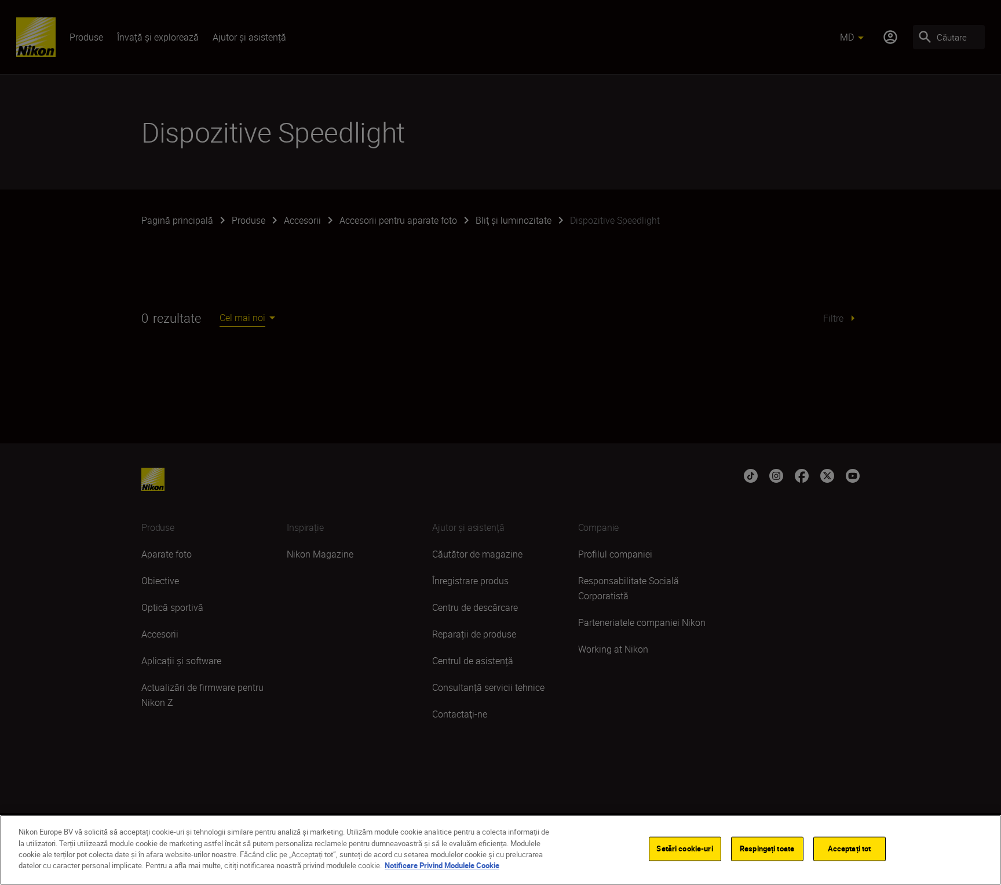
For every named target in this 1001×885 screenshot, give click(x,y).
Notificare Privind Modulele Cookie (442, 865)
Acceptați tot (849, 848)
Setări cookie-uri (684, 848)
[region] (500, 850)
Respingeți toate (767, 848)
